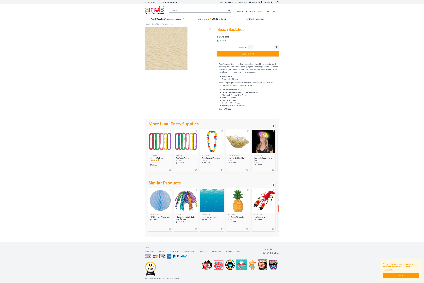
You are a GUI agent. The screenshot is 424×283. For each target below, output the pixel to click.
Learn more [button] (388, 270)
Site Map (229, 251)
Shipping (162, 251)
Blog (238, 251)
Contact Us (203, 251)
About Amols (149, 251)
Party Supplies (272, 11)
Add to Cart (248, 54)
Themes (247, 11)
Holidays (239, 11)
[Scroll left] (269, 126)
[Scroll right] (274, 126)
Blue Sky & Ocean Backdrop (233, 105)
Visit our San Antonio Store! (228, 2)
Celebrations (258, 11)
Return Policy (189, 251)
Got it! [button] (401, 275)
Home (147, 24)
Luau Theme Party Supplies (162, 24)
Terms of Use (174, 251)
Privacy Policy (216, 251)
